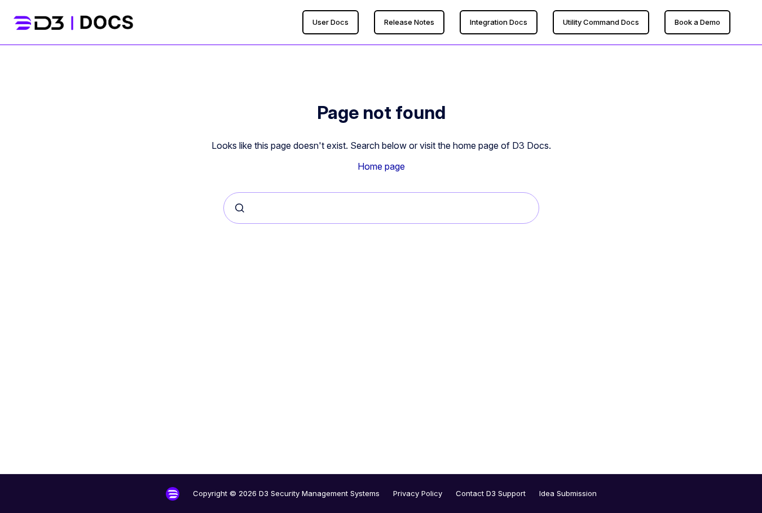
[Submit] (240, 208)
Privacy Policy (417, 493)
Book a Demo (697, 21)
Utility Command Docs (601, 21)
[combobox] (381, 208)
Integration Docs (498, 21)
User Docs (330, 21)
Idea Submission (568, 493)
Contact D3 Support (491, 493)
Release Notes (409, 21)
